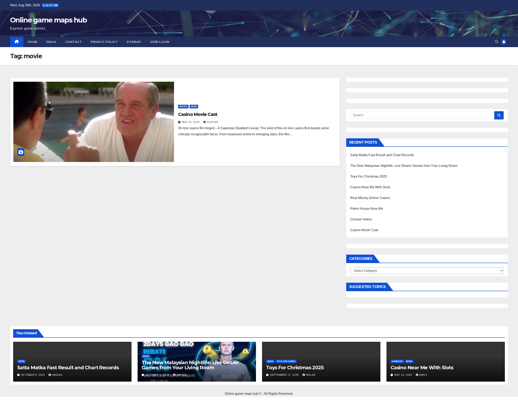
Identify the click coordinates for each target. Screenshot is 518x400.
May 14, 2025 (191, 122)
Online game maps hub (48, 20)
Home (32, 42)
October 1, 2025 (157, 375)
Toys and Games (286, 361)
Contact (73, 42)
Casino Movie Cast (197, 114)
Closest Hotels (361, 219)
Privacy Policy (104, 42)
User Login (160, 42)
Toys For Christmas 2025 (368, 176)
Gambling (397, 361)
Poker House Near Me (366, 208)
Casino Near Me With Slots (370, 187)
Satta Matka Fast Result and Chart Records (382, 155)
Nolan (310, 375)
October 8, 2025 (33, 375)
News (194, 106)
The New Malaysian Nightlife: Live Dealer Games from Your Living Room (403, 165)
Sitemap (133, 42)
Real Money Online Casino (370, 198)
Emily (423, 375)
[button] (496, 41)
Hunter (212, 122)
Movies (183, 106)
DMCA (51, 42)
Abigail (57, 375)
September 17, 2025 (285, 375)
